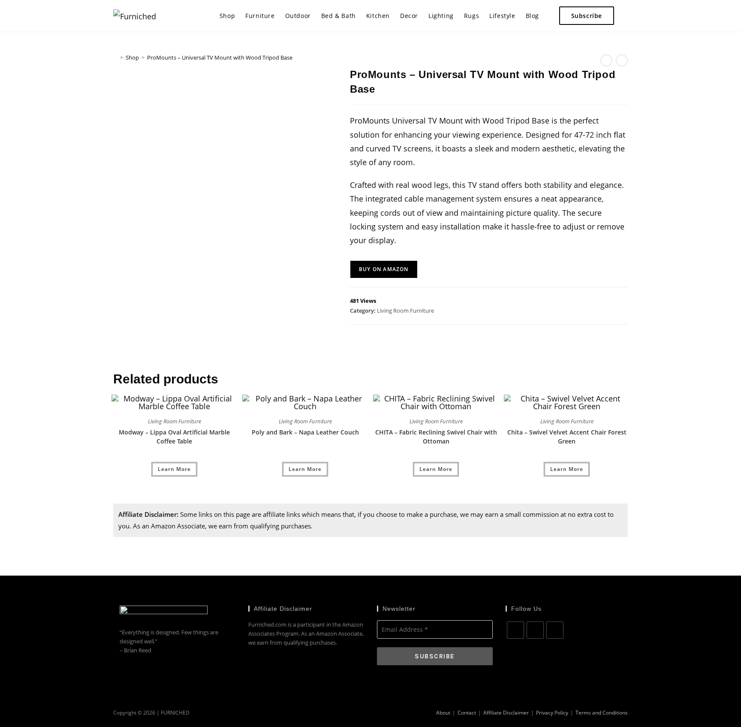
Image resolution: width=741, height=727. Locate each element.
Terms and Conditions (601, 712)
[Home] (115, 57)
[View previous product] (606, 60)
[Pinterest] (554, 630)
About (443, 712)
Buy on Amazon (384, 269)
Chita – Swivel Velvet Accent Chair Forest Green (567, 436)
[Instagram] (535, 630)
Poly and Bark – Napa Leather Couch (305, 432)
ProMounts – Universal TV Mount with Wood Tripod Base (219, 57)
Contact (467, 712)
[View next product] (622, 60)
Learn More (174, 469)
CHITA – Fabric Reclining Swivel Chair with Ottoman (436, 436)
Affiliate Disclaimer (506, 712)
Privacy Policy (552, 712)
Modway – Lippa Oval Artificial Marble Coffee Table (174, 436)
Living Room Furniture (405, 310)
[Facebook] (515, 630)
